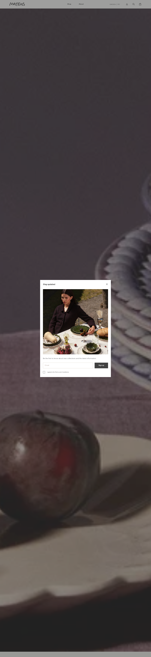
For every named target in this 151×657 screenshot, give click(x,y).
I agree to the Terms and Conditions (58, 372)
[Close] (107, 284)
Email (47, 365)
